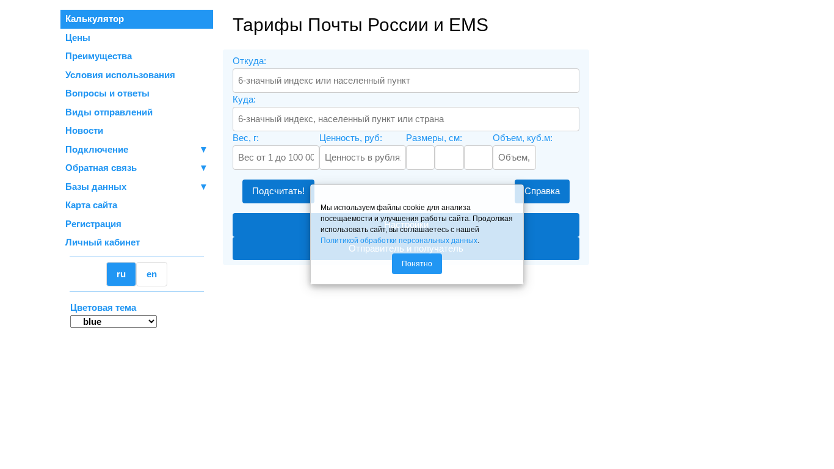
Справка (542, 191)
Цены (77, 37)
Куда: (244, 99)
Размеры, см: (434, 138)
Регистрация (93, 224)
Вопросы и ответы (107, 93)
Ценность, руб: (350, 138)
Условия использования (120, 75)
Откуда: (249, 61)
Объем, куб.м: (523, 138)
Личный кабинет (102, 242)
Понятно (417, 264)
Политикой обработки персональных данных (399, 240)
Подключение (136, 149)
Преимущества (98, 56)
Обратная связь (136, 167)
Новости (84, 130)
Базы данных (95, 186)
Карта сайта (91, 205)
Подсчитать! (278, 191)
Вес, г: (246, 138)
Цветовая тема (103, 307)
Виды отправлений (109, 112)
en (152, 274)
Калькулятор (94, 18)
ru (121, 274)
